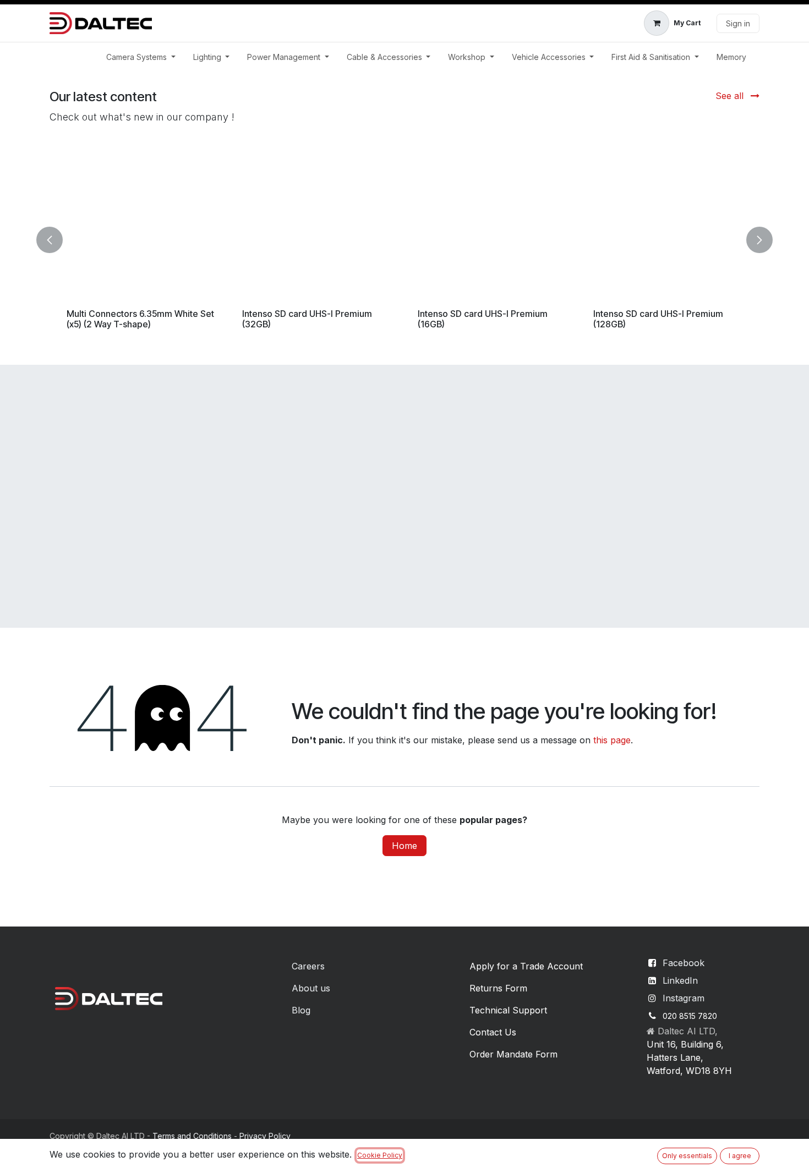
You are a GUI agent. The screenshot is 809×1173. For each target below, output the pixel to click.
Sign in (738, 23)
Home (404, 845)
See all (730, 95)
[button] (56, 240)
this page (612, 740)
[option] (404, 240)
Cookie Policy (379, 1155)
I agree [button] (740, 1156)
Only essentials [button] (687, 1156)
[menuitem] (140, 57)
